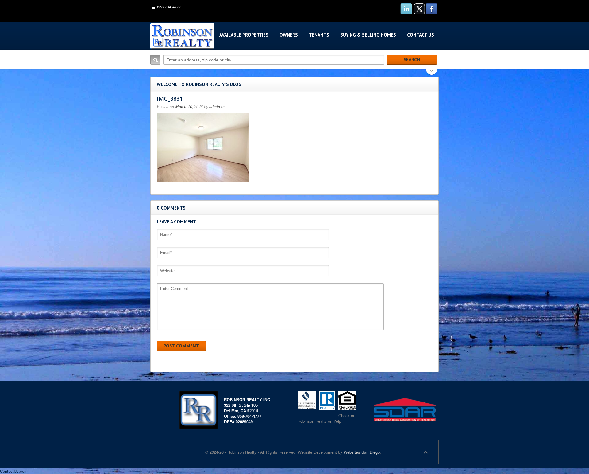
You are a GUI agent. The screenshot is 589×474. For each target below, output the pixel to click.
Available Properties (243, 35)
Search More (432, 72)
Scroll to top (426, 452)
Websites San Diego (362, 452)
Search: (155, 60)
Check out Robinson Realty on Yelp (327, 418)
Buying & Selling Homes (368, 35)
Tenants (319, 35)
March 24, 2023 (189, 106)
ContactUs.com (14, 471)
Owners (288, 35)
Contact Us (420, 35)
